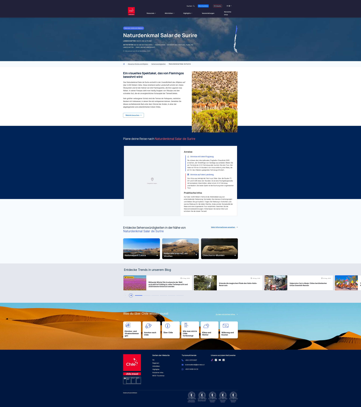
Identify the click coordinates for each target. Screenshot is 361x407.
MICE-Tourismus (158, 376)
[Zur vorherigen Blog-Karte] (126, 295)
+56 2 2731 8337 (191, 360)
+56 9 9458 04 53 (191, 369)
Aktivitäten (169, 13)
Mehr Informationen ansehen (223, 227)
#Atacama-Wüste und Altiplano (133, 28)
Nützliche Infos (227, 13)
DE (227, 6)
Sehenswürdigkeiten (158, 64)
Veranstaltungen (208, 13)
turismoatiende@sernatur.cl (194, 365)
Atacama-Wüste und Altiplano (138, 64)
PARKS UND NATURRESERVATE (145, 47)
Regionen (155, 363)
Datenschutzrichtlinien (130, 393)
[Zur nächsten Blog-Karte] (131, 295)
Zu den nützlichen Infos (225, 314)
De (153, 360)
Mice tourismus (203, 6)
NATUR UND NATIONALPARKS (143, 45)
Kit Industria (217, 6)
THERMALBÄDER (160, 45)
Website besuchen (133, 115)
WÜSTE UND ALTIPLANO (144, 41)
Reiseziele (151, 13)
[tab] (138, 295)
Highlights (187, 13)
